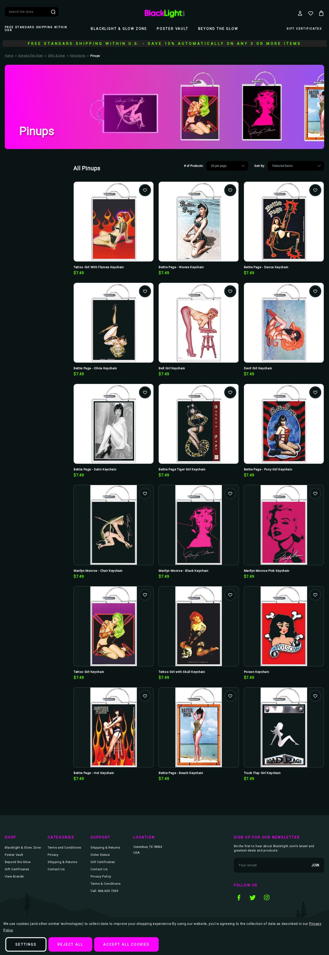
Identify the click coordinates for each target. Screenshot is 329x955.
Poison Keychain (256, 672)
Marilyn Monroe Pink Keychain (267, 570)
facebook (238, 897)
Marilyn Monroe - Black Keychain (183, 570)
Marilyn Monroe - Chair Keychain (98, 570)
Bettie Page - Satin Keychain (95, 469)
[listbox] (227, 166)
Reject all (70, 944)
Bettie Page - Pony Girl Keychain (268, 469)
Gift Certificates (304, 28)
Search (53, 12)
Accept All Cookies (126, 944)
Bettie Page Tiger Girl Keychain (182, 469)
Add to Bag (113, 229)
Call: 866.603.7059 (104, 891)
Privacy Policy (101, 876)
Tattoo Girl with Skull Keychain (182, 672)
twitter (252, 897)
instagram (266, 897)
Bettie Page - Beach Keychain (181, 773)
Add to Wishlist (145, 190)
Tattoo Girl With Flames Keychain (99, 267)
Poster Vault (173, 29)
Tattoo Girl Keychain (89, 672)
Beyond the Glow (218, 29)
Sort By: (259, 166)
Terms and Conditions (64, 847)
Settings (25, 944)
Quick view (113, 214)
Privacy (53, 855)
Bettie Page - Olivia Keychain (95, 368)
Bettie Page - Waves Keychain (181, 267)
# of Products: (194, 166)
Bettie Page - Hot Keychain (94, 773)
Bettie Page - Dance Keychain (266, 267)
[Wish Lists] (310, 13)
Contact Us (56, 869)
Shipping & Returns (62, 862)
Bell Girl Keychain (172, 368)
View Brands (14, 876)
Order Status (100, 855)
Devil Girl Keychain (258, 368)
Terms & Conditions (106, 883)
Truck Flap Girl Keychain (262, 773)
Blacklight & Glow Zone (119, 29)
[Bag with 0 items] (321, 13)
